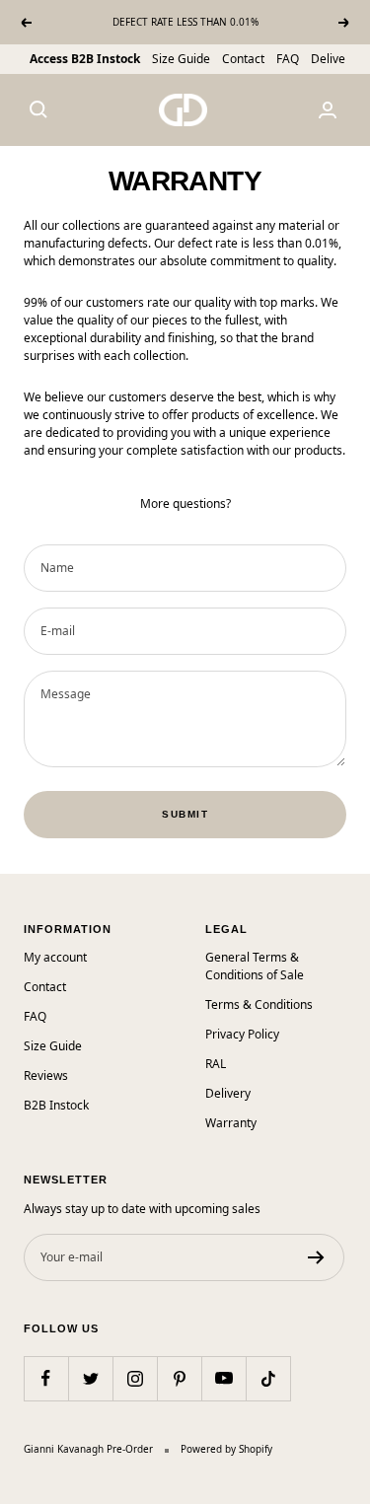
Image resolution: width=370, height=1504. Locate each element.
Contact (243, 58)
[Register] (316, 1257)
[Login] (327, 110)
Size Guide (181, 58)
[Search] (38, 109)
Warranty (231, 1122)
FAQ (287, 58)
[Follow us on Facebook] (46, 1378)
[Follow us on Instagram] (134, 1378)
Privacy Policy (242, 1034)
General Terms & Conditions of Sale (254, 966)
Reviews (46, 1075)
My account (55, 957)
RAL (215, 1063)
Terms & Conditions (259, 1004)
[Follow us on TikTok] (268, 1378)
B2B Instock (56, 1105)
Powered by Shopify (226, 1449)
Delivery (333, 58)
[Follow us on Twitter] (90, 1378)
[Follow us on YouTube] (223, 1378)
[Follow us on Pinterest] (179, 1378)
